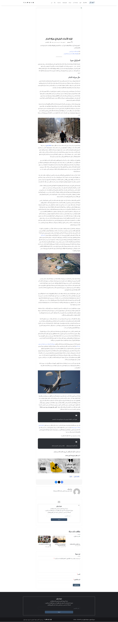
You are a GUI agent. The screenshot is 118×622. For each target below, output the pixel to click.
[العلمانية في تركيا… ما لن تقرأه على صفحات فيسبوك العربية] (59, 539)
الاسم (78, 574)
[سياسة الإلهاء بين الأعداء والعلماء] (73, 539)
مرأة (54, 2)
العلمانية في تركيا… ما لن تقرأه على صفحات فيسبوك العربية (60, 544)
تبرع (29, 619)
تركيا (70, 476)
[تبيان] (92, 2)
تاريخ (80, 2)
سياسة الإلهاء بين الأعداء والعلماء (75, 544)
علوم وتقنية (65, 2)
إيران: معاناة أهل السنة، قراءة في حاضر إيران (45, 544)
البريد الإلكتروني (76, 579)
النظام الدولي (48, 145)
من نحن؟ (41, 619)
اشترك (59, 519)
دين (51, 2)
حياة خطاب (68, 42)
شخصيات (59, 2)
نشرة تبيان (25, 619)
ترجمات (70, 2)
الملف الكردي (76, 476)
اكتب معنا (37, 619)
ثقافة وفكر (85, 2)
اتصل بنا (32, 619)
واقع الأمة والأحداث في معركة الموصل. (70, 53)
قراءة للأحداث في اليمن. (73, 51)
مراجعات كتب (75, 2)
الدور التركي (43, 235)
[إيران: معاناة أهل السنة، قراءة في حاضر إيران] (44, 539)
